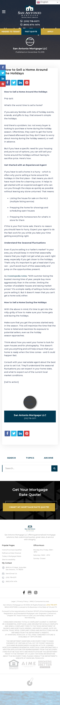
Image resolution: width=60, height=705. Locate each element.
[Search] (54, 468)
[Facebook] (24, 592)
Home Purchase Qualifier (12, 550)
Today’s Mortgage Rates (11, 556)
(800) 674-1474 (31, 25)
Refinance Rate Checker (11, 553)
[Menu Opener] (3, 11)
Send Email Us (11, 574)
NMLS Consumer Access (39, 601)
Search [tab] (11, 458)
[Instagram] (35, 592)
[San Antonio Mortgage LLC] (29, 12)
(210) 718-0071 (31, 21)
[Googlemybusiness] (29, 592)
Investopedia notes (17, 276)
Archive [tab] (48, 458)
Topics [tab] (30, 458)
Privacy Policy (22, 601)
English (44, 2)
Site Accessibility (8, 560)
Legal (13, 601)
